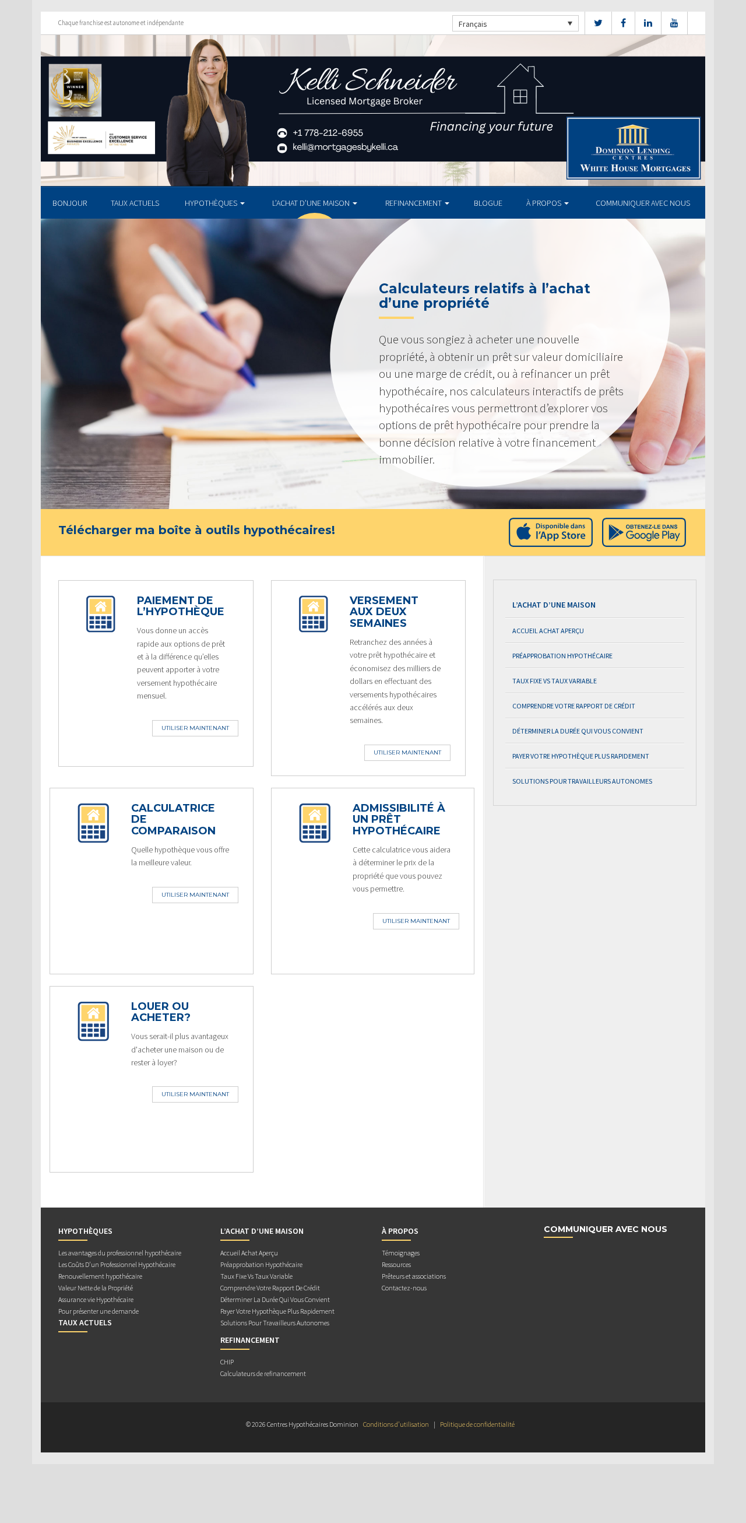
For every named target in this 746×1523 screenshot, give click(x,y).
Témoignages (401, 1252)
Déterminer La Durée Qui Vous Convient (577, 731)
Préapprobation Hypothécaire (562, 655)
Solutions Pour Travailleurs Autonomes (582, 781)
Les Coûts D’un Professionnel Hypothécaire (116, 1264)
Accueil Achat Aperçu (548, 630)
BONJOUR (69, 203)
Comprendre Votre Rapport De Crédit (573, 705)
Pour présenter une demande (98, 1311)
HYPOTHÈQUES (212, 203)
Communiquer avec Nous (643, 203)
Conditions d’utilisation (396, 1424)
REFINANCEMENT (414, 203)
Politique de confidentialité (477, 1424)
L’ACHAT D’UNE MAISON (311, 203)
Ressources (396, 1264)
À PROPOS (544, 203)
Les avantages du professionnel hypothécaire (119, 1252)
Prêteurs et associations (414, 1276)
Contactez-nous (404, 1287)
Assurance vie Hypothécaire (95, 1299)
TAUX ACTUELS (135, 203)
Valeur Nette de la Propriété (95, 1287)
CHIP (227, 1361)
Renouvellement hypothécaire (100, 1276)
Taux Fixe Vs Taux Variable (554, 680)
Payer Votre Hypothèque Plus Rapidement (580, 756)
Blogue (488, 203)
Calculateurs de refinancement (263, 1373)
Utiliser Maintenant (195, 728)
